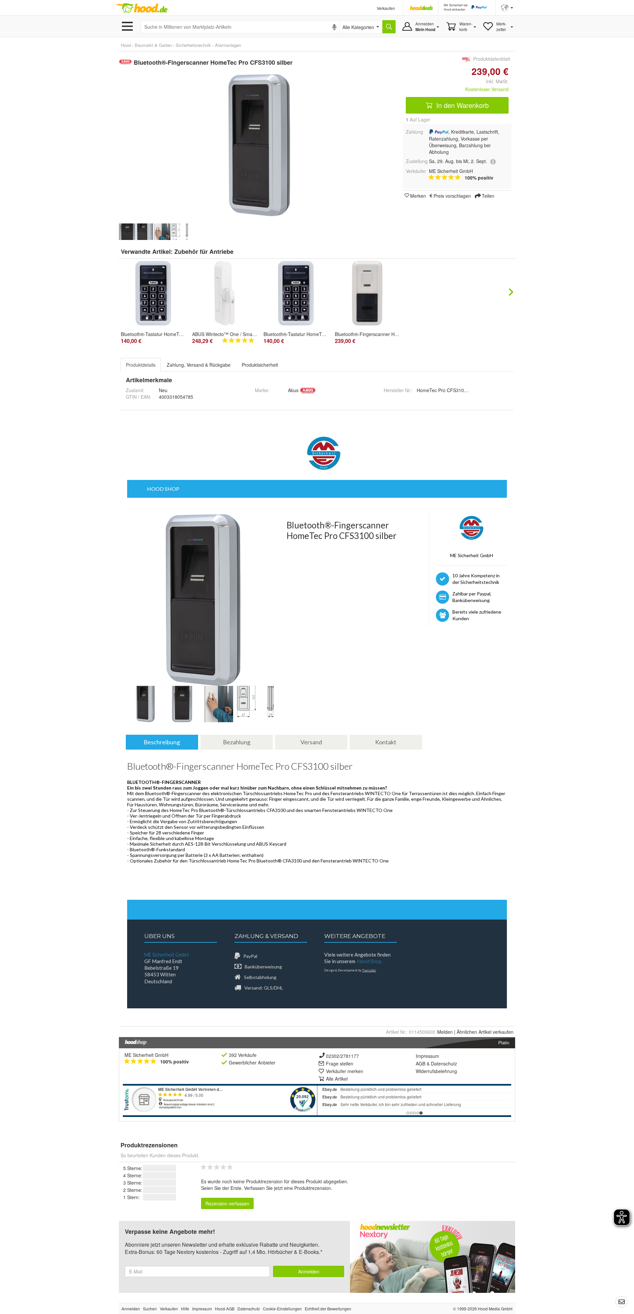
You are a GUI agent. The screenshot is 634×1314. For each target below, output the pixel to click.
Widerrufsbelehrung (436, 1071)
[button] (507, 7)
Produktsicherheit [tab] (260, 364)
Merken (418, 195)
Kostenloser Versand (487, 89)
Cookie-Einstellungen (282, 1308)
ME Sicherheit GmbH (146, 1055)
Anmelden (308, 1271)
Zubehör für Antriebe (203, 251)
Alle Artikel (337, 1078)
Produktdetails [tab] (141, 364)
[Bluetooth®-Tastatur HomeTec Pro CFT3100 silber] (153, 293)
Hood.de (142, 8)
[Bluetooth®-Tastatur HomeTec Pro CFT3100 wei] (296, 293)
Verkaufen (386, 8)
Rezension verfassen (227, 1203)
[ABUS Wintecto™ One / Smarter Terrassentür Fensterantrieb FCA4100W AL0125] (224, 293)
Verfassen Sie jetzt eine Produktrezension (287, 1188)
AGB (420, 1063)
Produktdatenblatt (491, 58)
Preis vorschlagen (452, 195)
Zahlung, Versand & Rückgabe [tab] (198, 364)
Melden (445, 1031)
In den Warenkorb (461, 105)
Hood (126, 45)
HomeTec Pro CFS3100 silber (448, 390)
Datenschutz (444, 1063)
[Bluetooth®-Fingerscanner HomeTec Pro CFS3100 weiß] (367, 293)
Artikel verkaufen (485, 1031)
